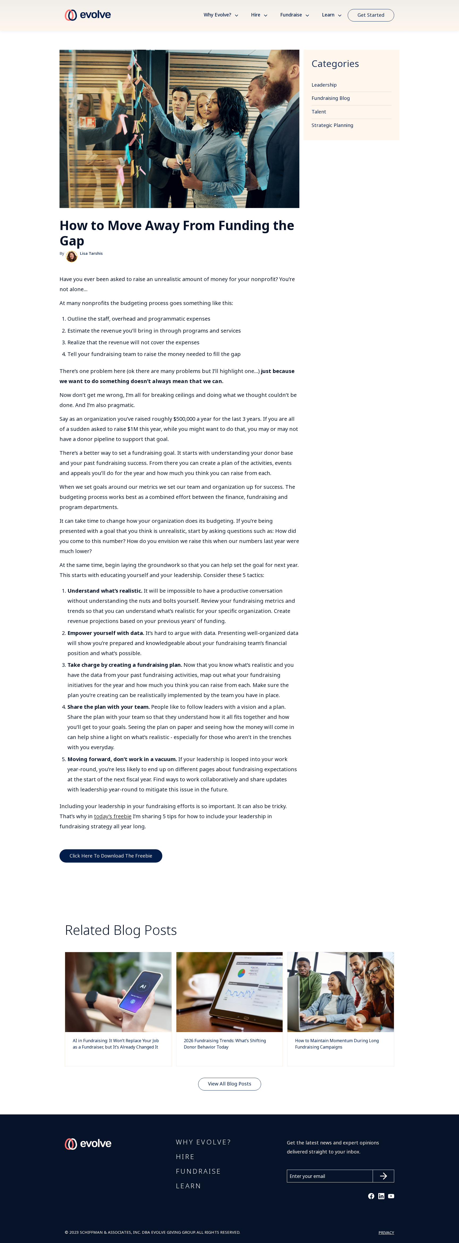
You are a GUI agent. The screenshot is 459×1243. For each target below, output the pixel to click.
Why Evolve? (217, 15)
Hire (255, 15)
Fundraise (291, 15)
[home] (88, 15)
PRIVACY (386, 1232)
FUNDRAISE (198, 1172)
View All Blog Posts (229, 1083)
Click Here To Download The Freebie (111, 855)
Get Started (371, 15)
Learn (328, 15)
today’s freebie (112, 816)
